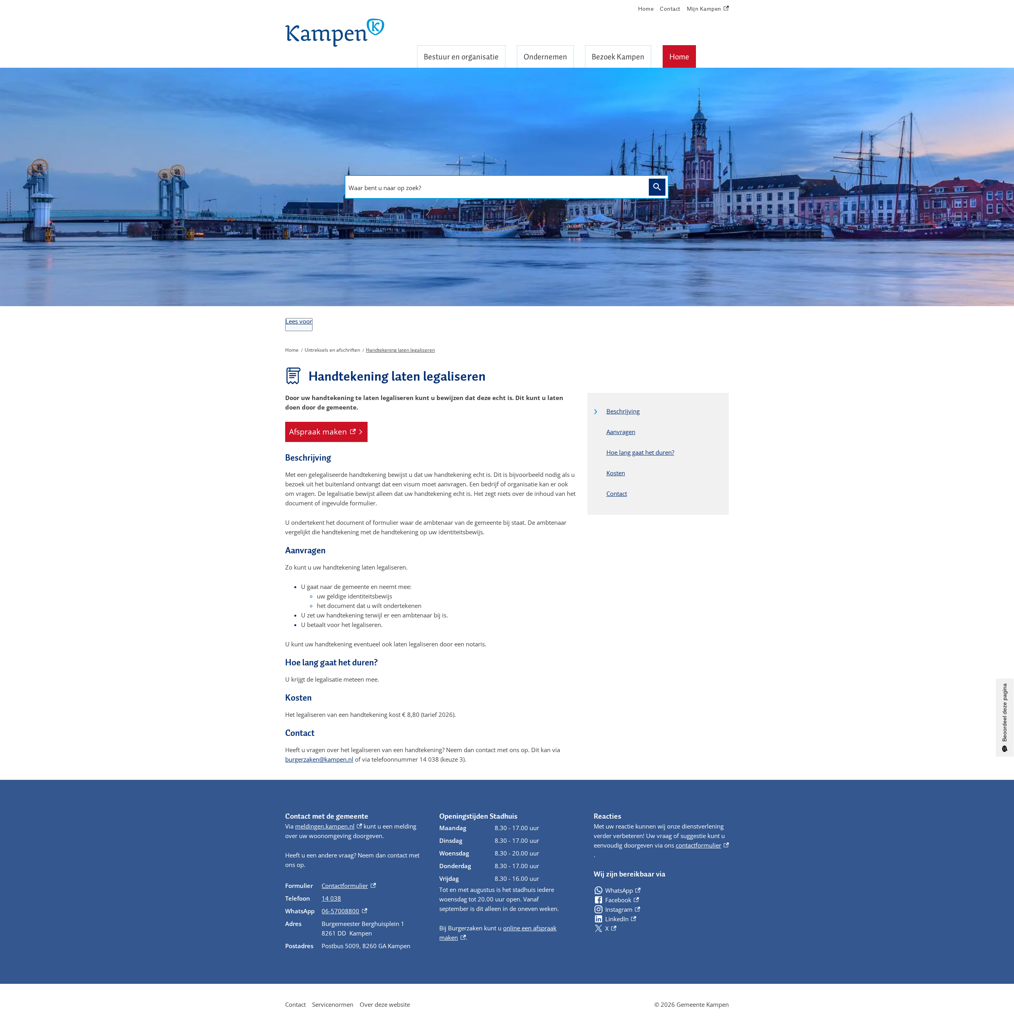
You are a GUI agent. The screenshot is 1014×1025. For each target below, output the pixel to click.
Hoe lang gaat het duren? (640, 452)
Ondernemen (545, 57)
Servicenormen (332, 1004)
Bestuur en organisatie (461, 57)
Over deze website (385, 1004)
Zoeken (657, 187)
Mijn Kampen (704, 9)
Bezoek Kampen (618, 57)
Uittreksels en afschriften (332, 350)
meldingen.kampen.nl (328, 826)
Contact (670, 8)
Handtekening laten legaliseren (400, 350)
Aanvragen (620, 432)
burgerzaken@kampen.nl (319, 759)
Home (679, 57)
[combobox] (494, 188)
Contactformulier (348, 886)
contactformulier (702, 845)
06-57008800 (344, 911)
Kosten (615, 473)
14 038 (331, 898)
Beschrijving (623, 411)
